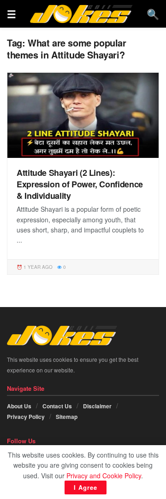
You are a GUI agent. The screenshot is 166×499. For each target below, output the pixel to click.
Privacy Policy (26, 416)
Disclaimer (97, 406)
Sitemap (66, 416)
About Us (19, 406)
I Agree (85, 487)
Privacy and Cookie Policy (103, 475)
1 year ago (37, 267)
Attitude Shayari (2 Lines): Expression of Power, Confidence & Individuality (80, 184)
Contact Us (57, 406)
